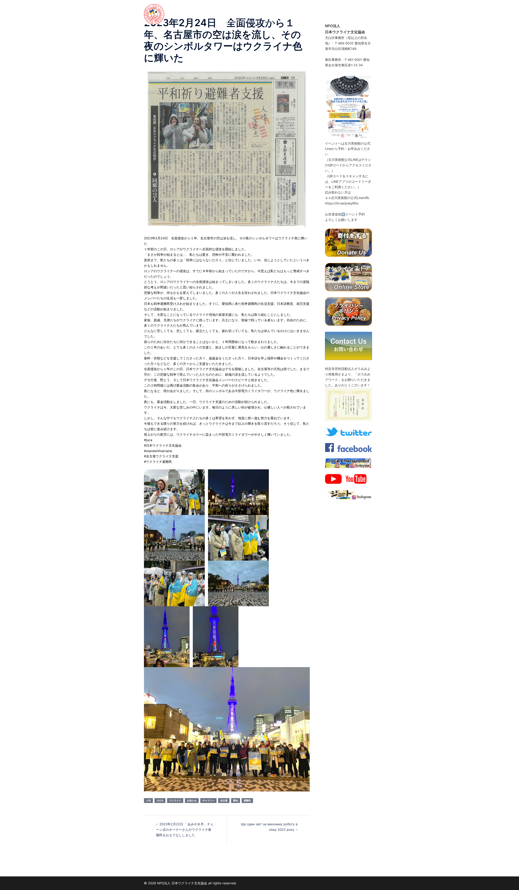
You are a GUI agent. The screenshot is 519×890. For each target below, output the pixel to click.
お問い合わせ (313, 11)
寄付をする (335, 11)
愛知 (235, 800)
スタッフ (275, 7)
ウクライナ (175, 800)
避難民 (247, 800)
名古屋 (223, 800)
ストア (352, 11)
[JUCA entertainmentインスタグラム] (348, 463)
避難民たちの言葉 (237, 11)
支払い (321, 16)
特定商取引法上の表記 (240, 16)
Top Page (232, 7)
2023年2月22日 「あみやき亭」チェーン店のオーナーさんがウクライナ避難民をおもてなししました (184, 829)
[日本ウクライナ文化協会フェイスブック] (348, 447)
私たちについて (254, 7)
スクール (309, 7)
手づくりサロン (331, 7)
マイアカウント (341, 16)
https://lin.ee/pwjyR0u (341, 203)
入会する (294, 11)
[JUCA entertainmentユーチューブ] (348, 479)
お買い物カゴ (302, 16)
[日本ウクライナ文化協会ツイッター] (348, 431)
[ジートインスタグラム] (348, 494)
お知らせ (282, 16)
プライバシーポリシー (268, 11)
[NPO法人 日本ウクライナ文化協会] (154, 14)
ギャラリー (353, 7)
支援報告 (265, 16)
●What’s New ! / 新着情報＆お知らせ (250, 21)
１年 (148, 800)
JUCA (160, 800)
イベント (292, 7)
